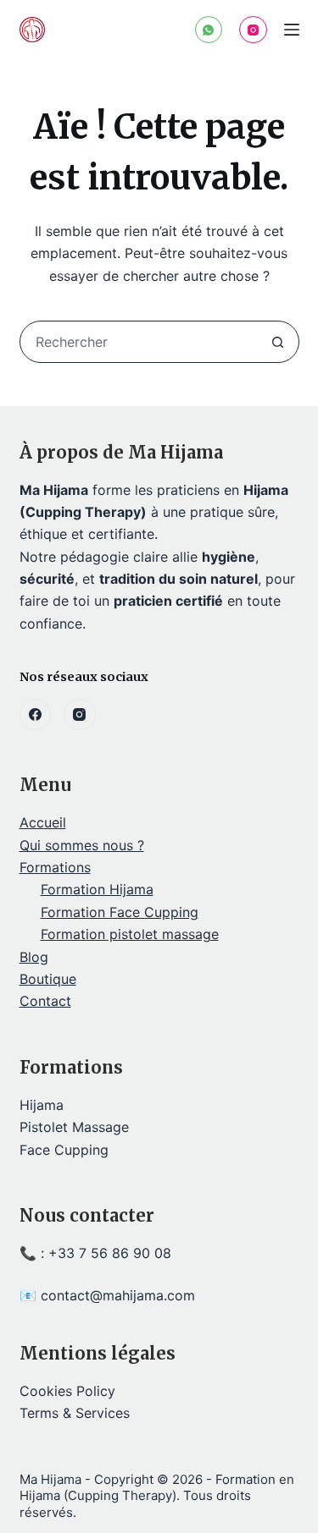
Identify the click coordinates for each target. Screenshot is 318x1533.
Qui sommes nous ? (82, 845)
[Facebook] (36, 715)
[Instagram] (253, 30)
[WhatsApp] (209, 30)
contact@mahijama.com (118, 1295)
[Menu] (291, 29)
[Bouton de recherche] (278, 341)
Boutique (48, 978)
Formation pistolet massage (130, 934)
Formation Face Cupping (119, 912)
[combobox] (139, 342)
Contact (45, 1000)
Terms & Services (75, 1412)
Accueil (43, 822)
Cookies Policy (67, 1390)
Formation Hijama (97, 889)
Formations (55, 867)
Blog (34, 956)
